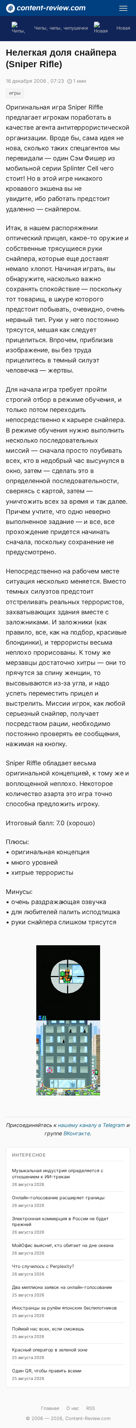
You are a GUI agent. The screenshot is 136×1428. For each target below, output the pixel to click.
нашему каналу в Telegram (91, 1125)
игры (15, 93)
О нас (72, 1408)
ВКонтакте (76, 1133)
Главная (50, 1408)
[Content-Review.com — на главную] (46, 8)
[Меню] (123, 8)
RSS (90, 1408)
